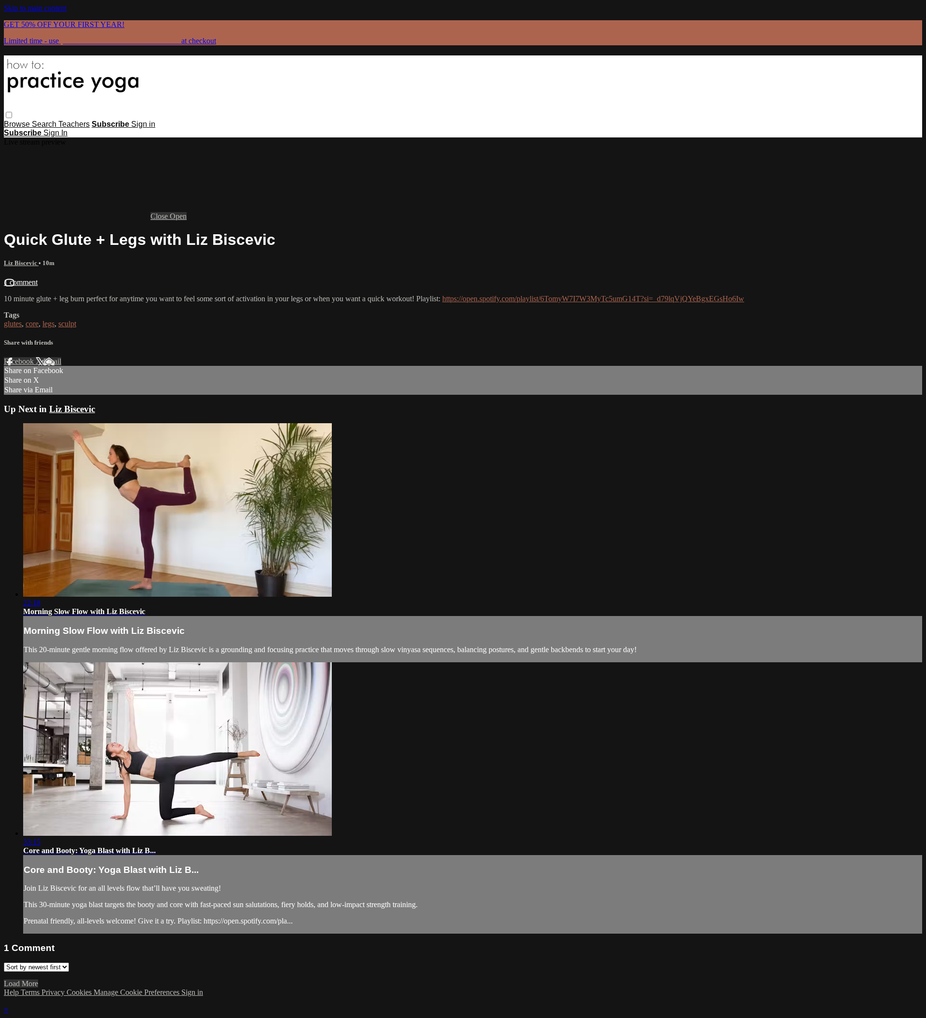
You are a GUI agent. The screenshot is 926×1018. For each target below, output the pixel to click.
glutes (13, 324)
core (32, 324)
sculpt (67, 324)
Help (12, 992)
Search (45, 124)
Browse (18, 124)
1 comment (21, 282)
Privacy (54, 992)
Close (160, 216)
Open (178, 216)
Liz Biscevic (21, 263)
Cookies (80, 992)
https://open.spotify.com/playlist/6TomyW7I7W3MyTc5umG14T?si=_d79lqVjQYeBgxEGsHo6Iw (593, 299)
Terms (31, 992)
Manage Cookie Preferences (137, 992)
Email (52, 361)
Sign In (55, 133)
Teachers (74, 124)
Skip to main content (35, 8)
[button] (9, 115)
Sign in (143, 124)
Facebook (20, 361)
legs (48, 324)
